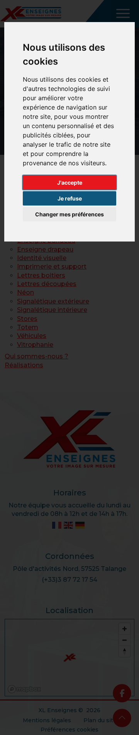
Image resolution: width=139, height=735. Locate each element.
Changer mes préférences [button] (69, 214)
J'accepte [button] (69, 182)
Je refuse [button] (70, 198)
